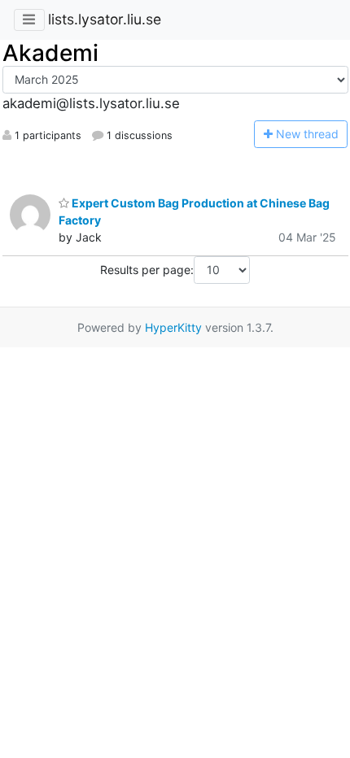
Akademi (50, 53)
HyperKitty (173, 327)
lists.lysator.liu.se (104, 19)
